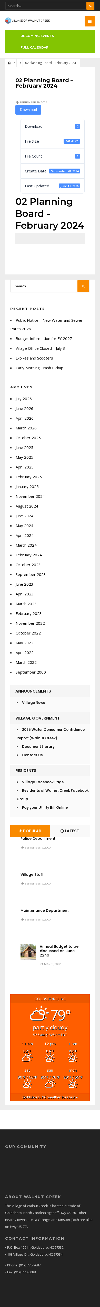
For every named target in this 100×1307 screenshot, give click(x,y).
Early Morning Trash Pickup (39, 367)
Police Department (38, 838)
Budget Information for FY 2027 (44, 338)
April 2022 (25, 652)
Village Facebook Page (43, 782)
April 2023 (25, 593)
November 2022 (30, 623)
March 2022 (26, 662)
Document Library (38, 746)
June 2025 (24, 447)
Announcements (33, 691)
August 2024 (27, 506)
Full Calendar (34, 47)
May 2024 (24, 525)
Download (28, 109)
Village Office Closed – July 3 (40, 348)
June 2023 (24, 584)
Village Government (37, 718)
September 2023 (31, 574)
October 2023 (28, 564)
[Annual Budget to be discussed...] (28, 952)
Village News (33, 702)
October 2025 (28, 437)
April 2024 (25, 535)
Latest (71, 831)
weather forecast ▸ (50, 1097)
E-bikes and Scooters (34, 358)
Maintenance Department (45, 910)
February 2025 (29, 476)
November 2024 (30, 496)
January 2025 (27, 486)
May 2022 (24, 642)
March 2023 (26, 603)
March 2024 (26, 545)
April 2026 (25, 418)
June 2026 (24, 408)
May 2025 (24, 457)
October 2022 (28, 633)
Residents (25, 770)
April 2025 (25, 467)
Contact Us (32, 755)
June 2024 (24, 515)
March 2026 (26, 427)
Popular (31, 831)
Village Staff (32, 874)
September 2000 (31, 672)
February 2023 (29, 613)
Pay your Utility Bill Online (45, 807)
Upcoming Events (37, 36)
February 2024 (29, 554)
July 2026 (24, 398)
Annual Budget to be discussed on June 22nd (59, 951)
